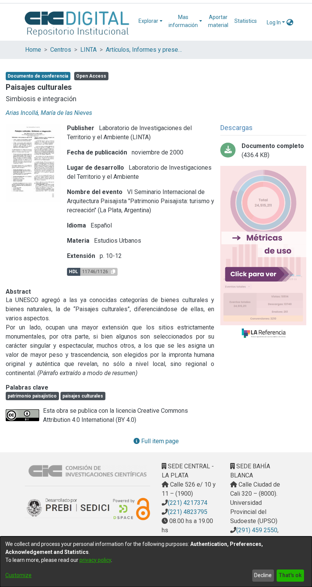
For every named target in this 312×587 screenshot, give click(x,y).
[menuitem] (150, 21)
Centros (60, 49)
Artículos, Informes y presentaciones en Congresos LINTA (144, 49)
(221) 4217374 (187, 502)
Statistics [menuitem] (245, 21)
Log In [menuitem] (274, 22)
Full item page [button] (159, 441)
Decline (263, 575)
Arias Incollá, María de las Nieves (49, 112)
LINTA (88, 49)
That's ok (290, 575)
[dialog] (156, 561)
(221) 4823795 (187, 511)
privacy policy (95, 560)
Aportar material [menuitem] (218, 21)
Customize (18, 575)
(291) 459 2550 (256, 530)
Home (33, 49)
